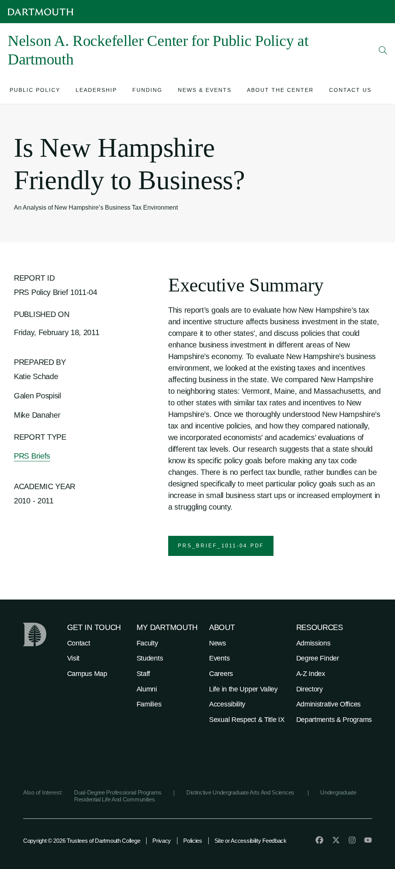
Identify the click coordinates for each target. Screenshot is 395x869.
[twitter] (336, 840)
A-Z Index (310, 674)
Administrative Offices (328, 704)
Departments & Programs (334, 719)
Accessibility (227, 704)
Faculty (147, 643)
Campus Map (87, 674)
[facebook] (319, 840)
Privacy (161, 840)
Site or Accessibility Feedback (250, 840)
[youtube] (368, 840)
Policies (192, 840)
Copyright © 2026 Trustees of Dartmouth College (81, 840)
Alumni (147, 689)
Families (149, 704)
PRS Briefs (32, 456)
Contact (78, 643)
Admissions (313, 643)
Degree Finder (317, 658)
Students (150, 658)
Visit (73, 658)
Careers (221, 674)
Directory (309, 689)
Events (219, 658)
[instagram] (352, 840)
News (217, 643)
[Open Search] (383, 50)
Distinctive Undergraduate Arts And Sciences (241, 792)
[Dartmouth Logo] (40, 11)
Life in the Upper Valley (243, 689)
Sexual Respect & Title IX (247, 719)
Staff (143, 674)
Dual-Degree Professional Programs (118, 792)
